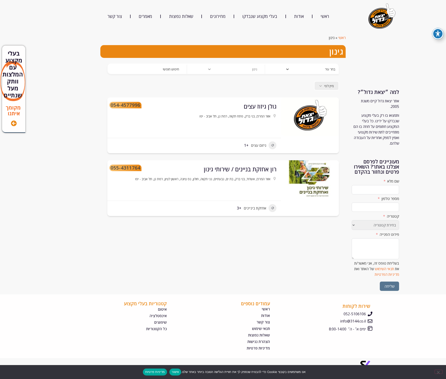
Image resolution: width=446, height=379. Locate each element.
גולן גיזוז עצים (260, 106)
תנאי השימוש (384, 268)
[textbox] (330, 69)
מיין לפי (329, 86)
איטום (162, 309)
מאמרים (145, 16)
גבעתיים (219, 179)
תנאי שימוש (261, 328)
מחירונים (218, 16)
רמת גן (222, 116)
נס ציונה (185, 179)
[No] (439, 372)
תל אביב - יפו (208, 116)
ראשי (325, 16)
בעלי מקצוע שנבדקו (259, 16)
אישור (175, 372)
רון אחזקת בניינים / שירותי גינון (240, 169)
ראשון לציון (171, 179)
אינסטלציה (158, 315)
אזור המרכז (263, 116)
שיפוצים (160, 322)
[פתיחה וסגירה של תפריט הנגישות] (437, 33)
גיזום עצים (258, 145)
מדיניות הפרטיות (387, 274)
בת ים (229, 179)
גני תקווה (206, 179)
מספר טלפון (390, 198)
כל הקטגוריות (156, 328)
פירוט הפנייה (389, 234)
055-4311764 (125, 168)
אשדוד (251, 179)
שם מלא (393, 181)
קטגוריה (393, 216)
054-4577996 (125, 105)
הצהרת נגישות (258, 341)
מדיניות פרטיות (258, 348)
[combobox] (305, 69)
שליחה (389, 286)
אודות (299, 16)
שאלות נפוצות (181, 16)
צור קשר (115, 16)
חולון (196, 179)
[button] (333, 181)
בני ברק (250, 116)
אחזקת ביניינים (255, 208)
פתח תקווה (236, 116)
